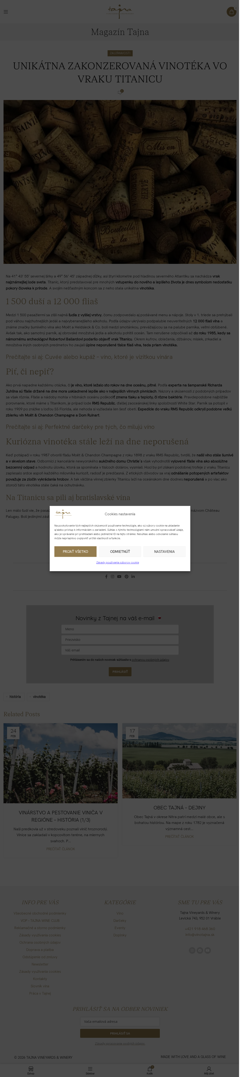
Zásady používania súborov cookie (117, 562)
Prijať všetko (75, 551)
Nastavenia (164, 551)
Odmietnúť (120, 551)
